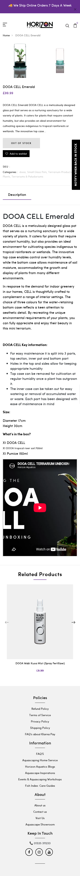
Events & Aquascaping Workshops (40, 779)
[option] (40, 631)
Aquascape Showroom (40, 824)
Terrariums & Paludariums (27, 176)
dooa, (23, 172)
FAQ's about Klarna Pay (40, 734)
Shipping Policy (40, 728)
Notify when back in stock (75, 164)
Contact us (40, 811)
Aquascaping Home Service (40, 760)
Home (6, 35)
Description (17, 195)
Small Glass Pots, (37, 172)
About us (40, 805)
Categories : (10, 172)
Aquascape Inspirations (40, 773)
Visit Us (40, 818)
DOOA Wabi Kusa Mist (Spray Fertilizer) (40, 663)
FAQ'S (40, 754)
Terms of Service (40, 715)
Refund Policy (40, 708)
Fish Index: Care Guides (40, 785)
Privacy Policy (40, 721)
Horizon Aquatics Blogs (40, 766)
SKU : (6, 166)
